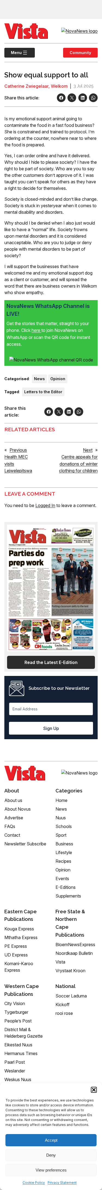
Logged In (45, 505)
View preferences (51, 1170)
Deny (51, 1155)
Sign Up (51, 728)
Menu (13, 52)
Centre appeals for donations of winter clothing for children (78, 463)
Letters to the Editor (43, 391)
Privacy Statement (62, 1182)
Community (80, 52)
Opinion (57, 378)
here (36, 330)
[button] (94, 1090)
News (39, 378)
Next (87, 450)
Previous (18, 450)
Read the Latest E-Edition (51, 662)
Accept (51, 1140)
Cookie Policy (34, 1182)
